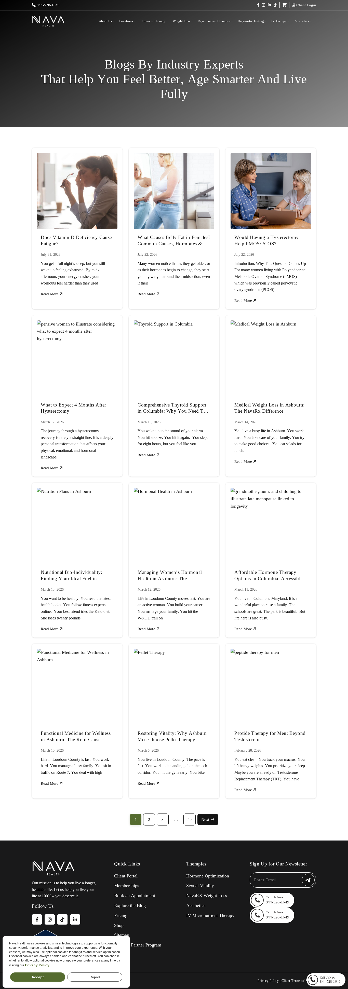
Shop (119, 925)
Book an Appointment (134, 895)
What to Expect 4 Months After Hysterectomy (73, 408)
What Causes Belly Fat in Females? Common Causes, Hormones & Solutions (174, 241)
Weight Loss (181, 21)
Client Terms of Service (299, 981)
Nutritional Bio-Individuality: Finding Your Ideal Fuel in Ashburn (71, 576)
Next (205, 819)
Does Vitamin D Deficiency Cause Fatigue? (76, 240)
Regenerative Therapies (214, 21)
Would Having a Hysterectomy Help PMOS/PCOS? (266, 240)
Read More (50, 294)
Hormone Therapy (152, 21)
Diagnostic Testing (251, 21)
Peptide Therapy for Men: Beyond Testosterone (270, 736)
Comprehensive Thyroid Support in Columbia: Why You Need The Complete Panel (173, 408)
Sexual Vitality (200, 885)
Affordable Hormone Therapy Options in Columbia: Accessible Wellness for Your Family (268, 576)
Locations (126, 21)
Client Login (305, 5)
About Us (105, 21)
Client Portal (126, 875)
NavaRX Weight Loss (206, 895)
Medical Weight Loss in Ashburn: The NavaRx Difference (269, 408)
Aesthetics (302, 21)
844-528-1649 (48, 5)
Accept (38, 977)
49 (190, 819)
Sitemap (121, 935)
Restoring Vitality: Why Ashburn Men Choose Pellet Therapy (172, 736)
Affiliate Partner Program (137, 944)
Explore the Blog (130, 905)
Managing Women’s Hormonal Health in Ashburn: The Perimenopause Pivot (170, 576)
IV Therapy (279, 21)
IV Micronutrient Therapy (210, 915)
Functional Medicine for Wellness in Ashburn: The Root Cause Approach (76, 736)
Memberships (126, 885)
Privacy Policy (268, 981)
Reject (94, 977)
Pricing (120, 915)
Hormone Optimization (207, 875)
